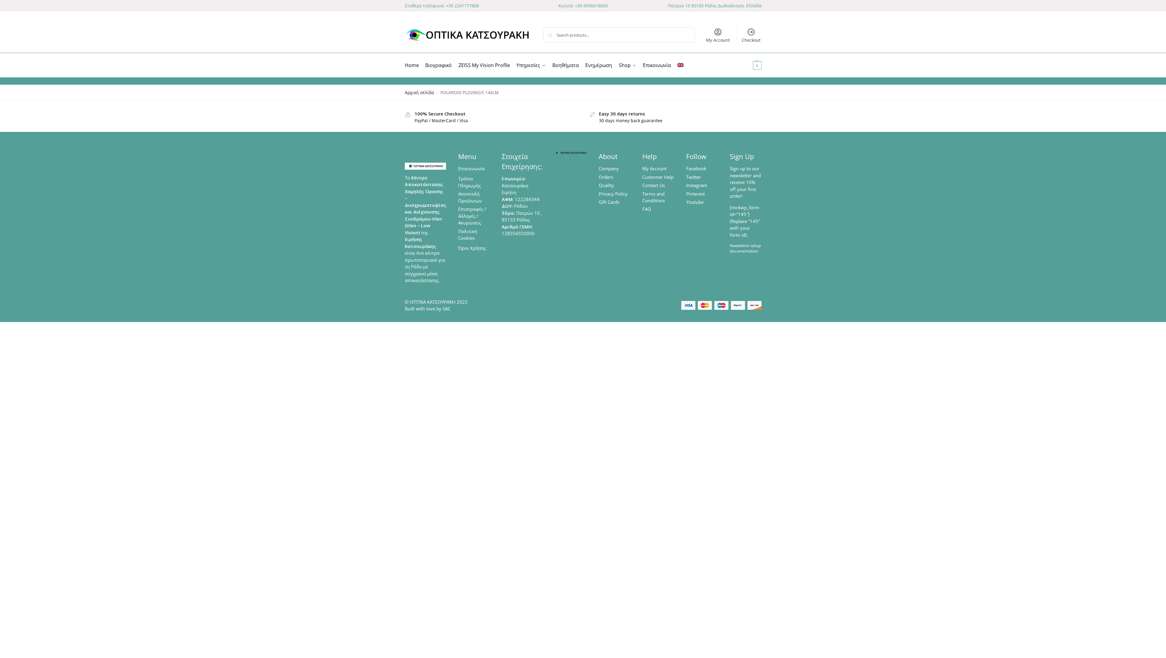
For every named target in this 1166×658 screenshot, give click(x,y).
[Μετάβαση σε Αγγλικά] (680, 65)
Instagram (696, 185)
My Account (718, 40)
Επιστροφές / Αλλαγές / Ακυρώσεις (472, 216)
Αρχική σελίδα (419, 92)
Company (609, 168)
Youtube (695, 202)
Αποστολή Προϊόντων (470, 197)
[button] (749, 65)
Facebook (696, 168)
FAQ (646, 209)
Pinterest (695, 194)
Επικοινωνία (471, 168)
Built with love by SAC (428, 309)
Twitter (693, 177)
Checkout (751, 40)
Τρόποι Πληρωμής (469, 182)
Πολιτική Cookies (467, 234)
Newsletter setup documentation (745, 248)
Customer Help (658, 177)
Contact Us (653, 185)
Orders (606, 177)
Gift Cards (609, 202)
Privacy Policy (613, 194)
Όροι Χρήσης (472, 248)
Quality (606, 185)
